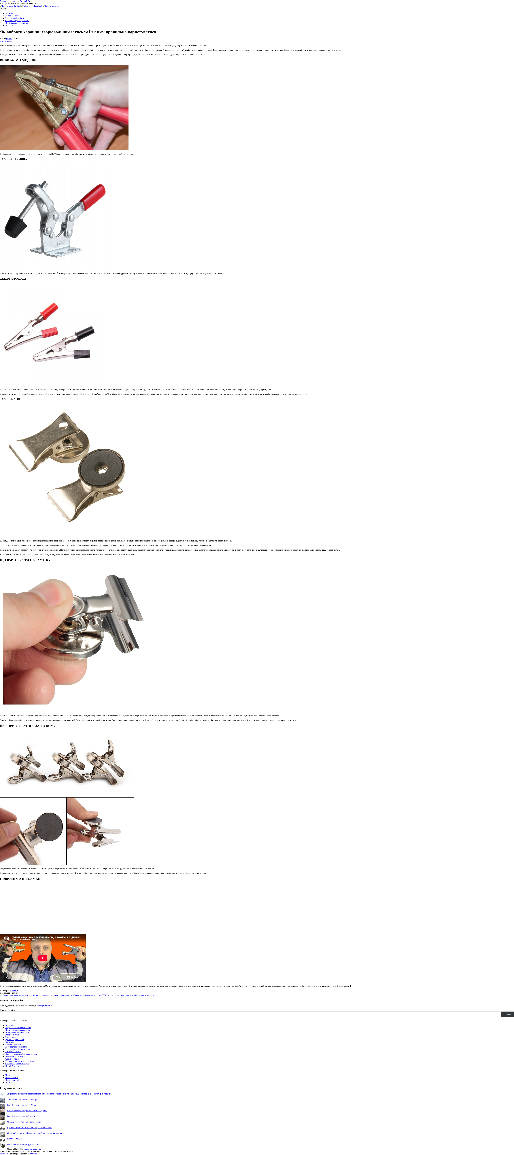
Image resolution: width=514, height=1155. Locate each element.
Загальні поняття (13, 1044)
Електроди (10, 1042)
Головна (9, 13)
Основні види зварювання (17, 20)
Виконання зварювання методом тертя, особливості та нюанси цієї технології (37, 995)
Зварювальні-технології (16, 1047)
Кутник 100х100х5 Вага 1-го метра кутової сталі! (29, 1127)
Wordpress (32, 1154)
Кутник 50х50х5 (14, 1139)
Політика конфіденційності (17, 23)
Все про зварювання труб (17, 1032)
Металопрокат (11, 1037)
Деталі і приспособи (14, 1039)
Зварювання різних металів (17, 1049)
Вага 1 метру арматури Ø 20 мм (21, 1105)
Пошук (507, 1014)
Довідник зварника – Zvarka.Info (15, 1)
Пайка (8, 1075)
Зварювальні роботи (14, 18)
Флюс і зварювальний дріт (17, 1064)
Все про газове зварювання (17, 1030)
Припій (8, 1082)
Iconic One (4, 1154)
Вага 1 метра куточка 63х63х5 (21, 1116)
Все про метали (12, 1035)
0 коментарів (6, 41)
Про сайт (9, 25)
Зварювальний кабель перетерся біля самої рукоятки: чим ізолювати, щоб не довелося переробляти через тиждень (59, 1094)
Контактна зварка (13, 1051)
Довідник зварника (32, 1149)
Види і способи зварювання (18, 1027)
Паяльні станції (12, 1080)
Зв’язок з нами (12, 16)
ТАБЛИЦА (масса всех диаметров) (23, 1099)
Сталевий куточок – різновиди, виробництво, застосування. (34, 1133)
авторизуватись (45, 1006)
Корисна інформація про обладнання (22, 1054)
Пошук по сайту (7, 1010)
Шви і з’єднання (12, 1066)
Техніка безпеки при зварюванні (20, 1061)
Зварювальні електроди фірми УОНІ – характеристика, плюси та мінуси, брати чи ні (114, 995)
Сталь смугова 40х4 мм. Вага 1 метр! (24, 1122)
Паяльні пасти (11, 1077)
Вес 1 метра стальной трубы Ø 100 (23, 1144)
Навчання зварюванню (15, 1056)
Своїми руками (12, 1059)
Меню (3, 9)
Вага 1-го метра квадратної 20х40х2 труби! (27, 1110)
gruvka (9, 38)
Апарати (14, 990)
